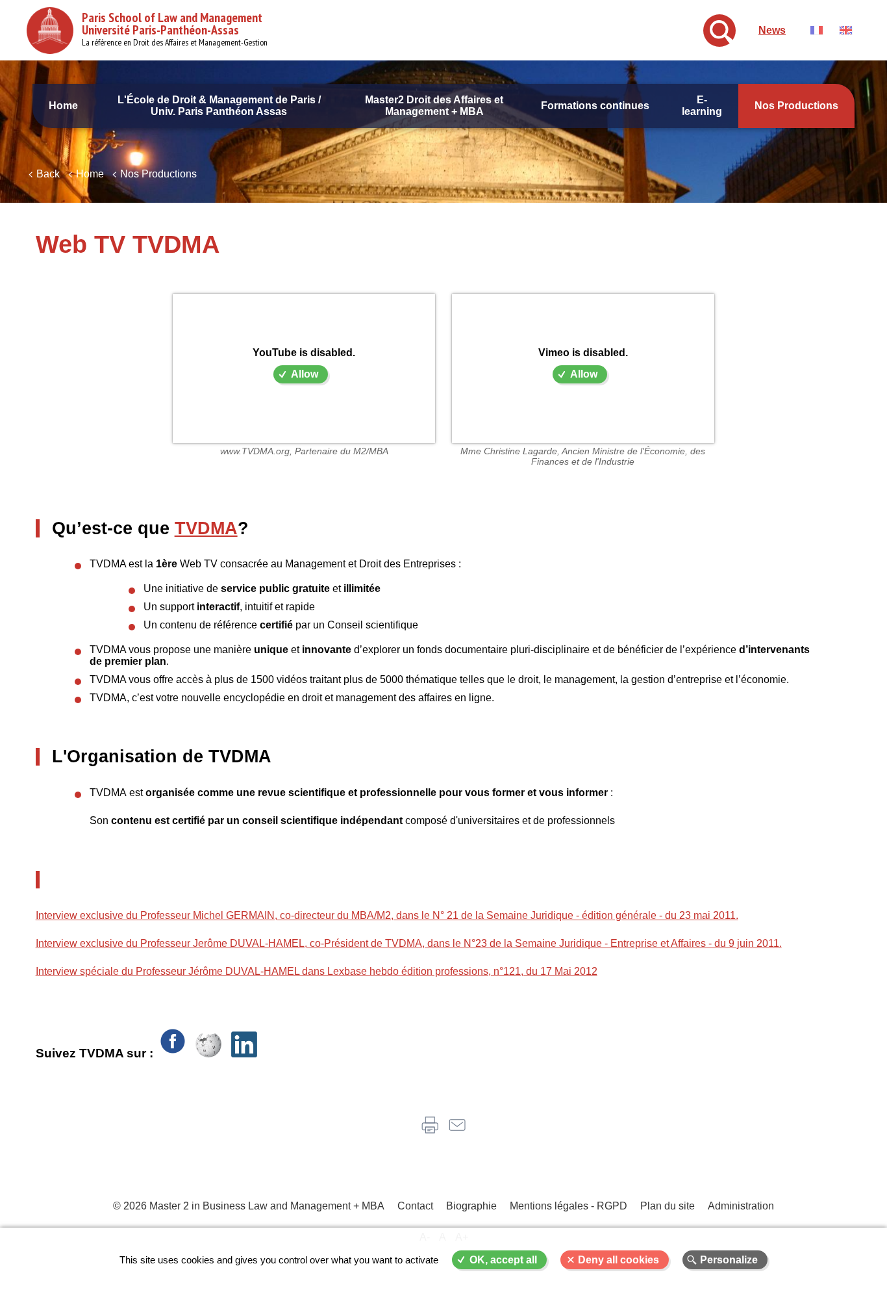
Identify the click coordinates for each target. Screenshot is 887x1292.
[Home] (50, 30)
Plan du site (667, 1205)
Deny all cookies (618, 1259)
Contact (415, 1205)
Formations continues (595, 105)
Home (63, 105)
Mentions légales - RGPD (568, 1205)
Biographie (471, 1205)
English (846, 30)
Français (816, 30)
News (772, 30)
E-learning (702, 105)
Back (48, 173)
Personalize (729, 1259)
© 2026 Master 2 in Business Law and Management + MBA (248, 1205)
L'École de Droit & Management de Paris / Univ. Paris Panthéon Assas (219, 105)
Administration (741, 1205)
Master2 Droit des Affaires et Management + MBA (434, 105)
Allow (304, 374)
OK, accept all (503, 1259)
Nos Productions (796, 105)
